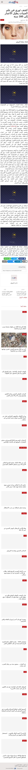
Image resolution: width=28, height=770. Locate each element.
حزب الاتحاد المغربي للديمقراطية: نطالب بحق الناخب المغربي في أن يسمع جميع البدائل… (14, 573)
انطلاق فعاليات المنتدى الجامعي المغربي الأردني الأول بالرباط (7, 293)
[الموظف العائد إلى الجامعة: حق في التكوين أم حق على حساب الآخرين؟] (14, 677)
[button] (22, 258)
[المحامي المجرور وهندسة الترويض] (14, 541)
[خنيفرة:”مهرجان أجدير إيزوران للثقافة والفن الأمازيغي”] (14, 610)
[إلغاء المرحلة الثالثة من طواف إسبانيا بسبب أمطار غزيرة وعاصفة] (14, 317)
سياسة (24, 425)
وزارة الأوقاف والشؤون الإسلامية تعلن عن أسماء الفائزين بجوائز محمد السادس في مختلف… (14, 417)
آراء (25, 356)
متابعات (2, 19)
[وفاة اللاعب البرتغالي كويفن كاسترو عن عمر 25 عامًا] (14, 519)
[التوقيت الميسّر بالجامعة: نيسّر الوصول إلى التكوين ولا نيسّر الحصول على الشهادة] (14, 362)
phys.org (13, 126)
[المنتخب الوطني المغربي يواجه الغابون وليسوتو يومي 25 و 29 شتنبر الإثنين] (14, 384)
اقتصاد (24, 334)
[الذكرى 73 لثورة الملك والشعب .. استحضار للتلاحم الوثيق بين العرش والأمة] (14, 724)
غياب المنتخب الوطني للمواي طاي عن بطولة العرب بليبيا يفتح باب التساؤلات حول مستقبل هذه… (14, 597)
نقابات (24, 694)
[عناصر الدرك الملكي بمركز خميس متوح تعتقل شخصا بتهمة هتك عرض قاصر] (14, 475)
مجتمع (24, 401)
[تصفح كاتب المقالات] (14, 278)
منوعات (24, 513)
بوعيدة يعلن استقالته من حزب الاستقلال (15, 507)
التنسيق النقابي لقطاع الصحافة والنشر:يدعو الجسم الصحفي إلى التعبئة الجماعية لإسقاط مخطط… (14, 710)
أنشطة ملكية (23, 447)
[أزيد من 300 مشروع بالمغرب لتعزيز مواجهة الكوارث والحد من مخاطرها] (14, 340)
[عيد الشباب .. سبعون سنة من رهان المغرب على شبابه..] (14, 655)
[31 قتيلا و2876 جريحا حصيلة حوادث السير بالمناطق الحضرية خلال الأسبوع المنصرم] (14, 746)
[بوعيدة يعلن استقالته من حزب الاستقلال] (14, 498)
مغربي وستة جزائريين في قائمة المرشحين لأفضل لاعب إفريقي (21, 293)
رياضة (24, 312)
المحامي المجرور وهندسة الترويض (16, 550)
